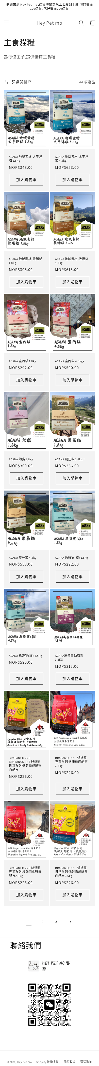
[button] (6, 22)
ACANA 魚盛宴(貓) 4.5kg (25, 656)
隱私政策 (70, 1062)
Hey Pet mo (24, 1062)
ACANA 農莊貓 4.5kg (23, 557)
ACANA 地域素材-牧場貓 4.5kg (71, 261)
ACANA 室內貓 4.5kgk (70, 361)
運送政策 (86, 1062)
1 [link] (29, 921)
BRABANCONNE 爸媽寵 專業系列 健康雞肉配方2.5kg (71, 762)
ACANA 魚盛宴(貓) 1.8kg (71, 557)
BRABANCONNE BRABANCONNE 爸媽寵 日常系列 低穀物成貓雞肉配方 (25, 764)
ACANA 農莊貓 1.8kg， (70, 459)
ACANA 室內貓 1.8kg (22, 361)
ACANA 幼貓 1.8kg (21, 459)
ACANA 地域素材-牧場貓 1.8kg (25, 261)
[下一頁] (70, 921)
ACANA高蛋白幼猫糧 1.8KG (69, 658)
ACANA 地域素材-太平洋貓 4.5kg (71, 159)
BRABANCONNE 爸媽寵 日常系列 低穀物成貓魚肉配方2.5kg (71, 872)
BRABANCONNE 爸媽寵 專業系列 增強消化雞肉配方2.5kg (25, 872)
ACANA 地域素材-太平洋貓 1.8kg (25, 159)
